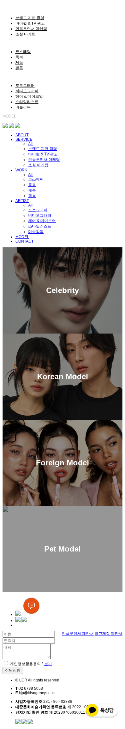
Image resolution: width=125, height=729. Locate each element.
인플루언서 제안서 (78, 633)
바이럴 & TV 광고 (30, 23)
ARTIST (9, 77)
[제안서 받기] (21, 620)
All (30, 144)
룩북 (19, 57)
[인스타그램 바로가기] (5, 126)
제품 (19, 62)
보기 (48, 664)
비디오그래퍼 (26, 91)
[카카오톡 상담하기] (17, 126)
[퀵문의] (28, 614)
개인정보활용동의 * (26, 664)
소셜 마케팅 (25, 34)
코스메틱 (23, 51)
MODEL (9, 116)
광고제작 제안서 (108, 633)
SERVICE (11, 9)
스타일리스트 (26, 102)
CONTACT (12, 120)
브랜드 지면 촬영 (29, 18)
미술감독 (23, 107)
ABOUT (9, 5)
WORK (8, 43)
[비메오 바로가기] (11, 126)
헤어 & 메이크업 (29, 96)
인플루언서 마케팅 (31, 28)
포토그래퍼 (25, 85)
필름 (19, 68)
